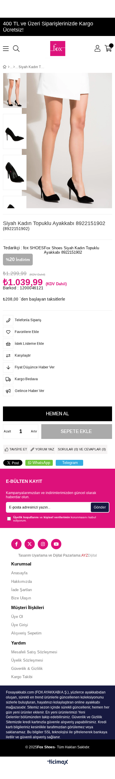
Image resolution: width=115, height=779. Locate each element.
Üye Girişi (19, 625)
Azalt (7, 431)
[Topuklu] (14, 67)
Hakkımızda (21, 581)
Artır (34, 431)
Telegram (70, 462)
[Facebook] (16, 544)
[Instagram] (43, 544)
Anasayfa (19, 573)
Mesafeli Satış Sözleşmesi (34, 652)
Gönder (100, 507)
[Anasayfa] (8, 67)
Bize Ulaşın (21, 598)
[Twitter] (29, 544)
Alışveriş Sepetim (26, 633)
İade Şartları (21, 590)
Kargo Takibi (21, 677)
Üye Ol (17, 616)
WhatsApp (41, 462)
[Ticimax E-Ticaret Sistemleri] (57, 763)
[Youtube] (56, 544)
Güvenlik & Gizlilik (27, 668)
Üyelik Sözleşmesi (27, 660)
